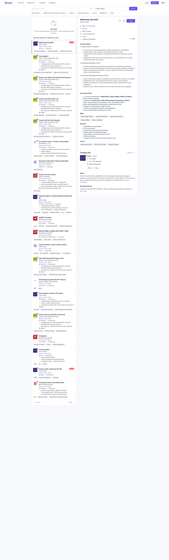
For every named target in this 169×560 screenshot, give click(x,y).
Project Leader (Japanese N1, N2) (50, 369)
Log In (147, 3)
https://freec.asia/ (95, 164)
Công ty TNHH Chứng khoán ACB (48, 58)
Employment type (83, 13)
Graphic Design (113, 144)
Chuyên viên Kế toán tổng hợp (49, 120)
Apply (131, 21)
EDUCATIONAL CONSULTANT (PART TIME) (53, 231)
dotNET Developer (45, 217)
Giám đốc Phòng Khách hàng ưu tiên (51, 258)
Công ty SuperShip (44, 176)
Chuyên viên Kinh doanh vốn (49, 99)
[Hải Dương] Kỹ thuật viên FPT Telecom (52, 279)
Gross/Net (42, 3)
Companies (52, 3)
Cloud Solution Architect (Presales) (51, 293)
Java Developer (44, 349)
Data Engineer (43, 56)
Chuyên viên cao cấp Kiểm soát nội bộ (52, 314)
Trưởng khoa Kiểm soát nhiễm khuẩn (51, 382)
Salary (71, 13)
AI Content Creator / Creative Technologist (53, 141)
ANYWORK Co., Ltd (44, 143)
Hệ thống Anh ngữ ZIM (45, 219)
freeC (89, 156)
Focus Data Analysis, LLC (46, 163)
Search (133, 8)
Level (93, 13)
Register (154, 3)
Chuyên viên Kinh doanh (47, 174)
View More (83, 182)
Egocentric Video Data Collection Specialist (53, 161)
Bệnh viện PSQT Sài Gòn (46, 384)
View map (83, 191)
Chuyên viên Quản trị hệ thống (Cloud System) (55, 77)
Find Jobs (21, 3)
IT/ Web (96, 168)
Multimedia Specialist (46, 42)
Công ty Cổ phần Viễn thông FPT (48, 281)
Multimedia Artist (86, 144)
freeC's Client (43, 44)
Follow (94, 156)
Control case (42, 246)
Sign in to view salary (45, 46)
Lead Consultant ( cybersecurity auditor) (53, 245)
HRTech (90, 168)
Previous (38, 402)
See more (130, 152)
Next (70, 402)
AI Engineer (43, 336)
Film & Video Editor (100, 144)
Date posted (35, 13)
